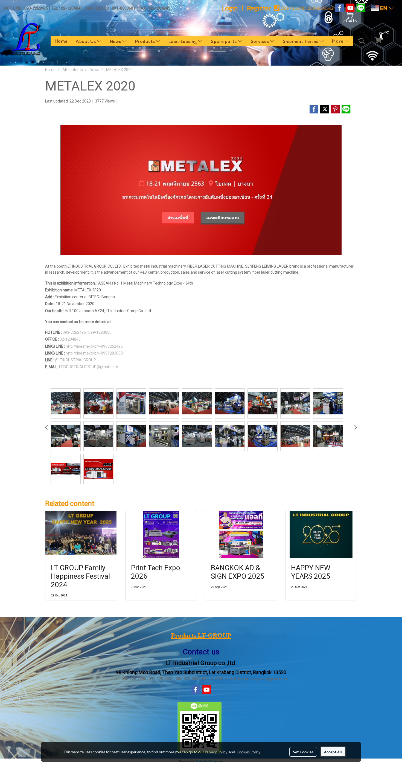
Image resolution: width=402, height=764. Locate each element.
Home (61, 41)
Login (230, 8)
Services (260, 41)
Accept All (333, 751)
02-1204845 (70, 339)
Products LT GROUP (201, 635)
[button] (362, 41)
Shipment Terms (301, 41)
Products (145, 41)
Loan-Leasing (183, 41)
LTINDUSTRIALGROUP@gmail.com (89, 367)
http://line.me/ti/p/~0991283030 (94, 353)
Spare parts (224, 41)
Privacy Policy (216, 751)
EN (384, 8)
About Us (86, 41)
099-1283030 (100, 332)
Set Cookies (303, 751)
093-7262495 (74, 332)
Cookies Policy (248, 751)
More (338, 41)
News (116, 41)
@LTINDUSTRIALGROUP (75, 360)
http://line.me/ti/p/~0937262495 (94, 346)
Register (259, 8)
